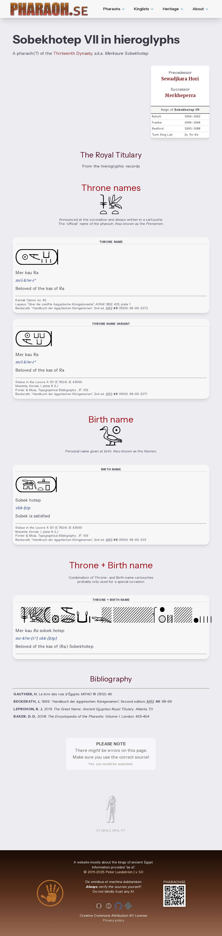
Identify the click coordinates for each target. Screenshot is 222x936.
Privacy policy (113, 920)
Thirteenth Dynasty (72, 53)
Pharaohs (111, 8)
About (198, 8)
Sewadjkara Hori (180, 79)
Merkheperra (180, 95)
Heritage (171, 8)
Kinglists (141, 8)
